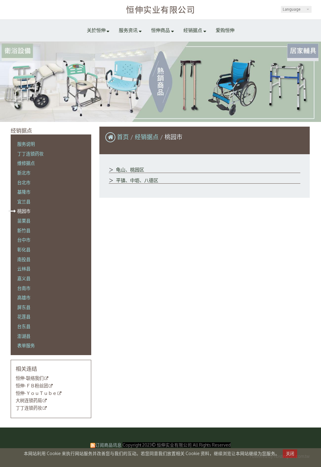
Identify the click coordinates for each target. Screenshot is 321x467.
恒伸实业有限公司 (160, 9)
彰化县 (23, 249)
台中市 (23, 240)
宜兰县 (23, 201)
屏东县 (23, 307)
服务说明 (26, 144)
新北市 (23, 173)
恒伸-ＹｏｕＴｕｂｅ (36, 393)
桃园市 (23, 211)
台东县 (23, 326)
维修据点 (26, 163)
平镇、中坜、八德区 (136, 180)
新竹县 (23, 230)
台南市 (23, 288)
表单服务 (26, 345)
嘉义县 (23, 278)
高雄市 (23, 297)
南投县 (23, 259)
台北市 (23, 182)
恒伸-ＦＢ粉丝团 (32, 385)
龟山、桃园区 (129, 170)
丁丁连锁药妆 (30, 153)
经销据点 (147, 136)
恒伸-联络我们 (30, 378)
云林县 (23, 268)
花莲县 (23, 316)
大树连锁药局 (29, 400)
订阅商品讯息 (108, 445)
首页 (123, 136)
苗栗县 (23, 220)
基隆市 (23, 192)
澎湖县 (23, 336)
